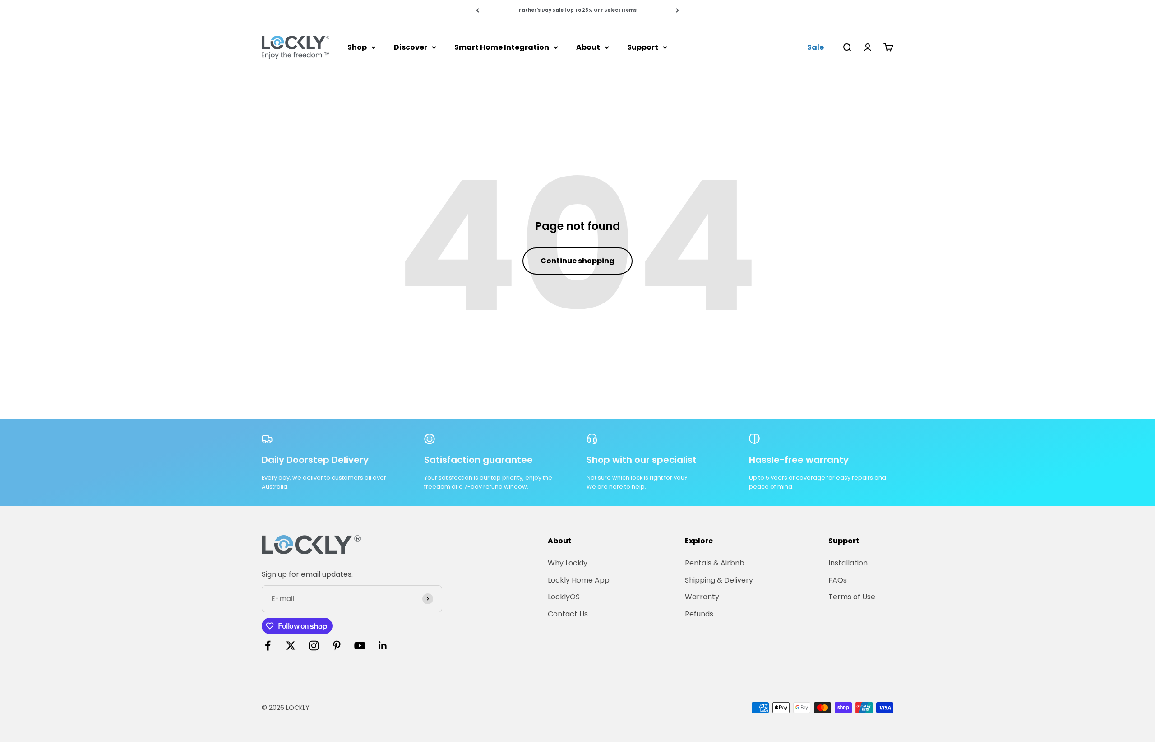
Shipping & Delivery (719, 580)
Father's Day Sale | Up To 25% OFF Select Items (578, 10)
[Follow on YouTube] (360, 645)
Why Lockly (567, 563)
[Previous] (477, 10)
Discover (410, 47)
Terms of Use (851, 597)
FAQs (837, 580)
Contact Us (568, 614)
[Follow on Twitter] (291, 645)
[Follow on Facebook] (268, 645)
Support (642, 47)
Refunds (699, 614)
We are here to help (616, 486)
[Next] (677, 10)
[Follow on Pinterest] (337, 645)
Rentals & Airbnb (714, 563)
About (588, 47)
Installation (848, 563)
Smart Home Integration (501, 47)
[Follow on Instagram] (314, 645)
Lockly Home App (579, 580)
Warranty (702, 597)
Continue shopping (577, 261)
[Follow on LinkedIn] (383, 645)
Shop (357, 47)
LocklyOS (564, 597)
